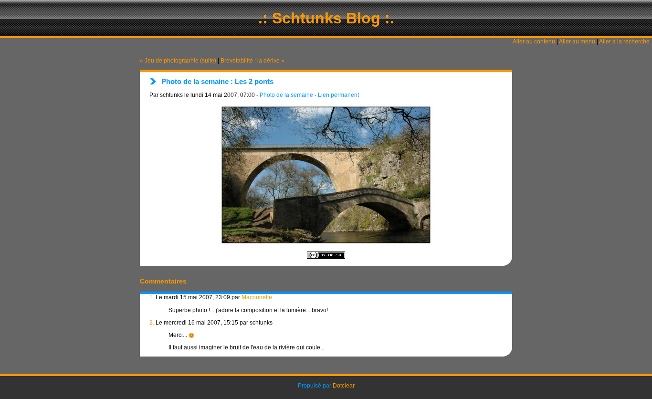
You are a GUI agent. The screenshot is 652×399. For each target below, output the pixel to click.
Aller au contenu (534, 41)
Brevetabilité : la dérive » (252, 60)
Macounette (257, 297)
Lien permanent (338, 95)
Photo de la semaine (286, 95)
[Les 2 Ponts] (326, 175)
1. (151, 297)
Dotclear (344, 385)
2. (151, 322)
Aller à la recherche (624, 41)
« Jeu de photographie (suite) (178, 60)
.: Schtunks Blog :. (326, 18)
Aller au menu (577, 41)
